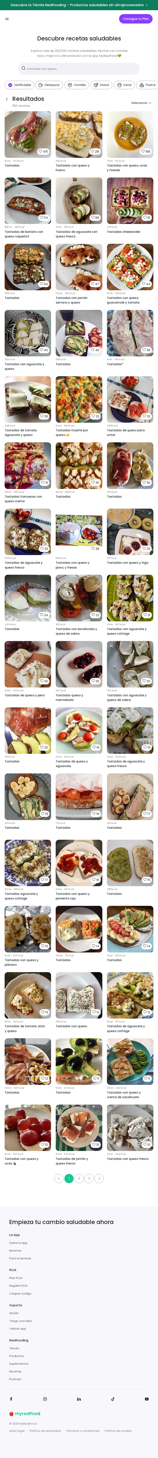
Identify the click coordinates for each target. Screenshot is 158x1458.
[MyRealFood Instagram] (45, 1399)
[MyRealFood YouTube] (147, 1399)
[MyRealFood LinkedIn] (79, 1399)
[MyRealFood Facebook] (11, 1399)
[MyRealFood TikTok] (113, 1399)
